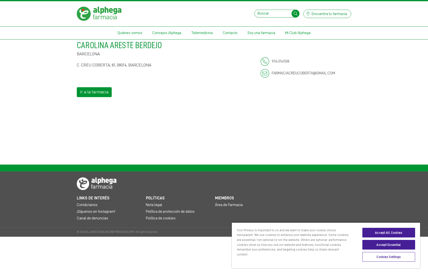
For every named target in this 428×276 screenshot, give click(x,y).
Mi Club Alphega (298, 33)
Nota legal (154, 205)
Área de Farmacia (229, 205)
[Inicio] (99, 13)
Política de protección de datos (170, 211)
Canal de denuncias (92, 218)
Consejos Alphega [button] (166, 33)
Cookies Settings (388, 256)
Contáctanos (87, 205)
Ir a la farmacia (94, 92)
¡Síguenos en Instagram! (96, 211)
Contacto (230, 33)
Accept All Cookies (388, 232)
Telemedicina (202, 33)
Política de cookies (161, 218)
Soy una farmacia (261, 33)
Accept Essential (388, 244)
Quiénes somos (129, 33)
